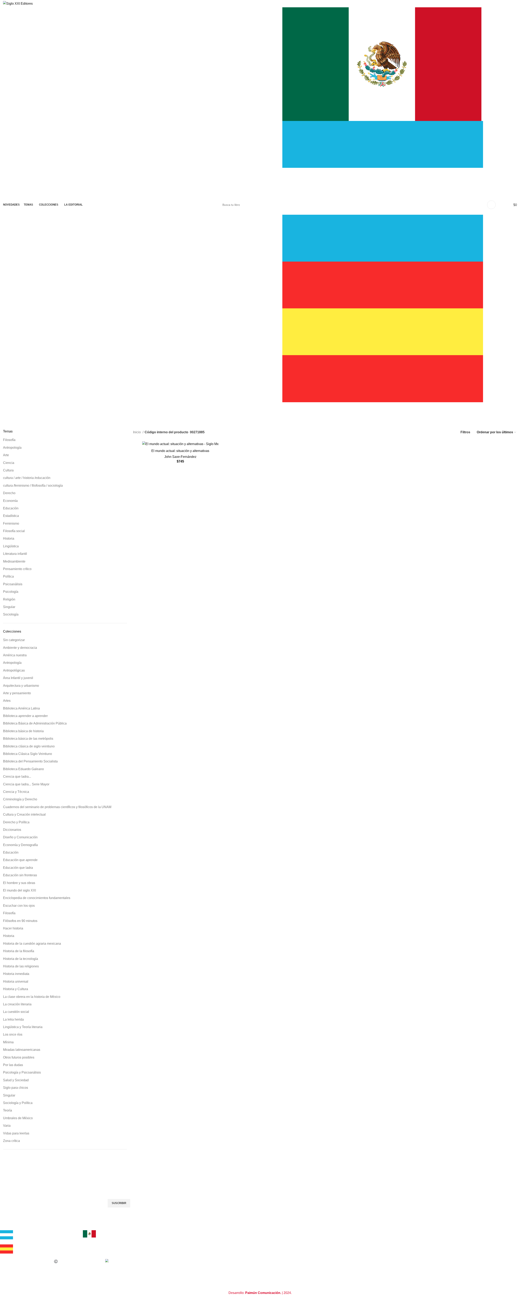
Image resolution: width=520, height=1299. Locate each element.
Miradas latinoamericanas (21, 1049)
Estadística (11, 515)
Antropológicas (14, 670)
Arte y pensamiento (17, 693)
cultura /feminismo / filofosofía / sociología (33, 485)
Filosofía (9, 440)
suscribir (119, 1203)
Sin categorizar (14, 640)
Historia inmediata (16, 974)
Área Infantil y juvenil (18, 678)
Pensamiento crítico (17, 569)
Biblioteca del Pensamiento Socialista (30, 761)
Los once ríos (12, 1034)
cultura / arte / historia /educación (26, 478)
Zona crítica (11, 1141)
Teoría (7, 1110)
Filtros (465, 432)
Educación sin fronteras (20, 875)
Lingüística (11, 546)
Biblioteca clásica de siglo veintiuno (29, 746)
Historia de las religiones (21, 966)
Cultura (8, 470)
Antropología (12, 447)
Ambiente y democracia (20, 647)
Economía (10, 500)
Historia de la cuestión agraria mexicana (32, 943)
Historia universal (15, 981)
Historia (8, 538)
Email (7, 1184)
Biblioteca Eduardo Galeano (23, 769)
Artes (7, 700)
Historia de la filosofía (18, 951)
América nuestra (15, 655)
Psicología (10, 591)
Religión (9, 599)
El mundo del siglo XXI (19, 890)
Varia (7, 1125)
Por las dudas (13, 1065)
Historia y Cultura (15, 989)
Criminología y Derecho (20, 799)
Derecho (9, 493)
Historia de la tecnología (20, 959)
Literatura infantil (15, 553)
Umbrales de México (18, 1118)
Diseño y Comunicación (20, 837)
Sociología (10, 614)
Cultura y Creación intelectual (24, 814)
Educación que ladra (18, 867)
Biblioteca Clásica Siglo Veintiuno (27, 754)
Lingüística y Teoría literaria (22, 1027)
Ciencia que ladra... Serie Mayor (26, 784)
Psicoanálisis (12, 584)
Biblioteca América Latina (21, 708)
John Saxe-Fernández (180, 456)
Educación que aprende (20, 860)
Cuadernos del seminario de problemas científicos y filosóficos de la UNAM (57, 807)
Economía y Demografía (20, 845)
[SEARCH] (273, 204)
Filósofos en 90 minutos (20, 921)
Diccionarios (12, 829)
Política (8, 576)
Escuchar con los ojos (19, 905)
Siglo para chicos (15, 1087)
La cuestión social (16, 1011)
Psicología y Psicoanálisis (22, 1072)
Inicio (137, 432)
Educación (10, 852)
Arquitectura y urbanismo (21, 685)
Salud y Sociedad (16, 1080)
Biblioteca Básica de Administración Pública (35, 723)
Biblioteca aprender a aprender (25, 716)
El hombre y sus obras (19, 883)
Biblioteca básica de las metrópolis (28, 738)
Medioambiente (14, 561)
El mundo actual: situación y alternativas (180, 451)
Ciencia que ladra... (17, 776)
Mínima (8, 1042)
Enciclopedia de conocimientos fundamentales (36, 898)
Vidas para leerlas (16, 1133)
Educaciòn (10, 508)
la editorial (10, 1227)
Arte (6, 455)
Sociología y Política (17, 1103)
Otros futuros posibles (18, 1057)
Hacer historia (13, 928)
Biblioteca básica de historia (23, 731)
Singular (9, 607)
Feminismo (11, 523)
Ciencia (8, 463)
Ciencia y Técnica (16, 791)
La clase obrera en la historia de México (31, 996)
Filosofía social (14, 531)
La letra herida (13, 1019)
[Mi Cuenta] (491, 205)
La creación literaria (17, 1004)
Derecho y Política (16, 822)
